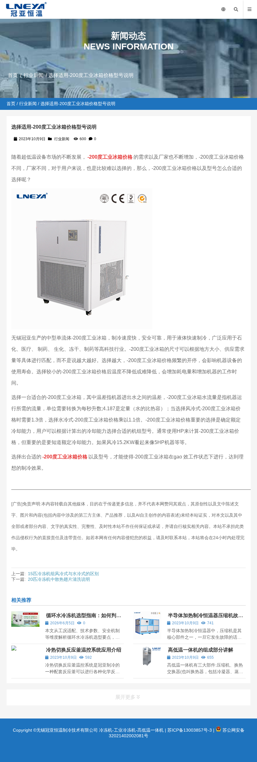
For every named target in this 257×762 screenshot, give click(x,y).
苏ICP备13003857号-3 (189, 730)
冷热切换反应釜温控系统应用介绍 (83, 649)
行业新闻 (34, 75)
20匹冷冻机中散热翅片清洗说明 (59, 579)
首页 (13, 75)
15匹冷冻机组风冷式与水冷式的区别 (63, 573)
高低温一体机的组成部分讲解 (200, 649)
